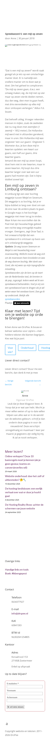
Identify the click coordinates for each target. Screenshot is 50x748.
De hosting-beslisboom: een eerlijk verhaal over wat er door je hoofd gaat (23, 492)
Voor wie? (10, 350)
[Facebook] (22, 444)
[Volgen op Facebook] (19, 582)
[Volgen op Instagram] (13, 582)
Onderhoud (27, 347)
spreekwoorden (12, 299)
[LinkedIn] (26, 444)
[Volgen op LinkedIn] (7, 582)
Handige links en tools (17, 569)
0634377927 (14, 4)
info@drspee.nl (27, 9)
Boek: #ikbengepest (16, 573)
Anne (13, 38)
